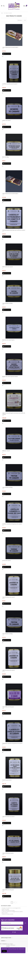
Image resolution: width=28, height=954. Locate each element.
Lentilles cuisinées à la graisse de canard (12, 523)
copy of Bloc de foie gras (8, 706)
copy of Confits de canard (8, 816)
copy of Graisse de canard (8, 597)
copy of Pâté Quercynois (8, 853)
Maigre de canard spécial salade (10, 376)
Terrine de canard (6, 560)
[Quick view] (3, 56)
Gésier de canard (6, 120)
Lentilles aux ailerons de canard (9, 83)
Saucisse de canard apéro (8, 339)
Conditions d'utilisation (10, 945)
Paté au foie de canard (7, 266)
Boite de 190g (5, 157)
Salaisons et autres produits (7, 914)
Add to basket (7, 53)
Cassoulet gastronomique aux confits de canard (13, 230)
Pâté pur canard (6, 450)
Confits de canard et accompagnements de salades (12, 911)
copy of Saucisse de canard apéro (10, 47)
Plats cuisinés (5, 912)
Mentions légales (9, 943)
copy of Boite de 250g (7, 303)
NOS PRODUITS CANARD (6, 905)
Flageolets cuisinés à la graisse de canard (12, 743)
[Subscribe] (25, 923)
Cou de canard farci (7, 780)
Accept (4, 951)
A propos (8, 946)
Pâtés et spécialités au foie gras (8, 910)
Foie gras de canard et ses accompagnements (11, 908)
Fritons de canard (5, 909)
